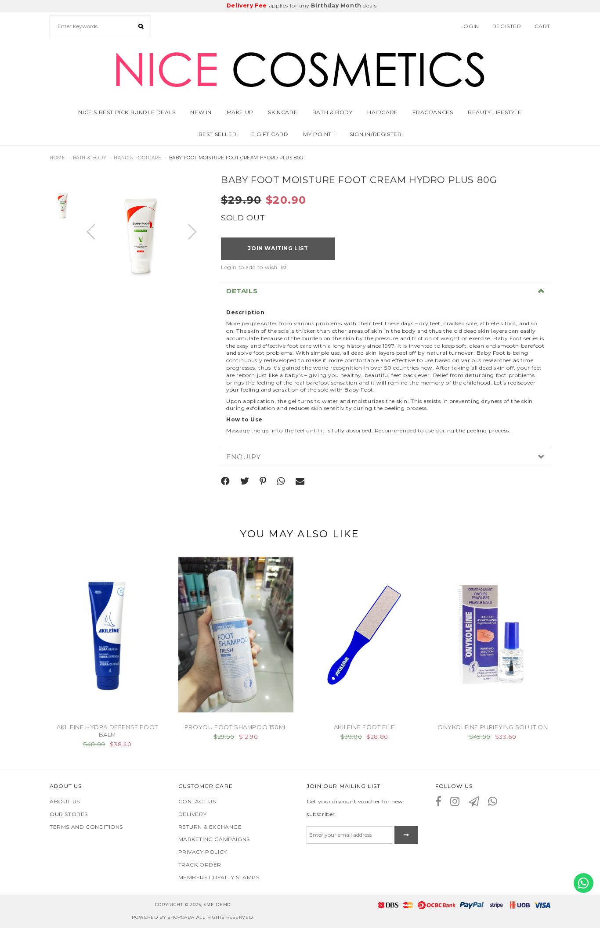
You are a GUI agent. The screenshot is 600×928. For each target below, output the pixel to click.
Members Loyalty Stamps (219, 877)
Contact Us (197, 801)
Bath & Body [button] (332, 112)
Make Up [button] (240, 112)
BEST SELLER (218, 134)
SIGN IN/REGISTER (376, 134)
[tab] (385, 291)
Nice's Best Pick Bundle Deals (126, 112)
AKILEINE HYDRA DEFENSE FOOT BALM (107, 730)
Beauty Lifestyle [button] (495, 112)
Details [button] (241, 291)
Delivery (192, 814)
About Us (65, 801)
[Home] (300, 68)
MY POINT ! (319, 134)
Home (57, 158)
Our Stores (69, 814)
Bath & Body (90, 158)
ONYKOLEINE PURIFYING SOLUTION (492, 726)
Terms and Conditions (86, 827)
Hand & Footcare (137, 158)
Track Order (200, 864)
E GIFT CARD (270, 134)
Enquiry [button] (243, 457)
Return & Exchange (210, 827)
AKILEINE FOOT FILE (364, 726)
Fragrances (432, 112)
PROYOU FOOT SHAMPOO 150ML (235, 726)
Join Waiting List (278, 248)
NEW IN (201, 112)
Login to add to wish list (254, 267)
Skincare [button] (282, 112)
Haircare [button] (382, 112)
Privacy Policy (202, 852)
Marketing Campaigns (214, 839)
